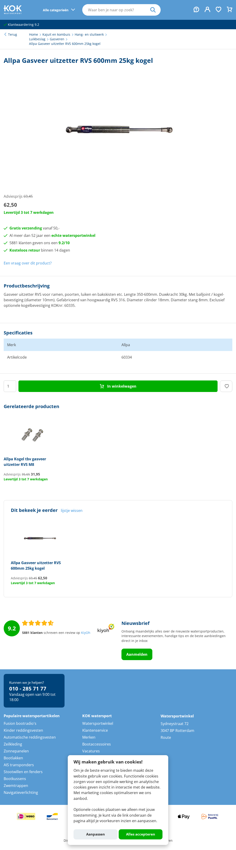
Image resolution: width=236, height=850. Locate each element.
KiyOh (85, 633)
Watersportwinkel (97, 723)
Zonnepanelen (16, 751)
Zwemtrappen (16, 785)
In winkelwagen (121, 386)
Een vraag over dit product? (28, 263)
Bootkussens (15, 778)
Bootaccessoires (96, 744)
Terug (12, 34)
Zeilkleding (13, 744)
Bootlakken (13, 757)
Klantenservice (95, 730)
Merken (88, 737)
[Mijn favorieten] (218, 10)
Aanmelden (137, 654)
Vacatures (91, 751)
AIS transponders (19, 764)
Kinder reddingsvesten (23, 730)
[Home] (13, 12)
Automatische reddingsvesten (30, 737)
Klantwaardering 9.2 (23, 25)
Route (166, 737)
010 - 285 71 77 (27, 688)
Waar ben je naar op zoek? (155, 10)
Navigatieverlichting (21, 792)
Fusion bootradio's (20, 723)
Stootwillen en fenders (23, 771)
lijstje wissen (72, 510)
